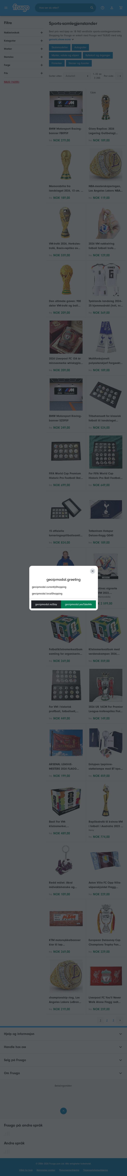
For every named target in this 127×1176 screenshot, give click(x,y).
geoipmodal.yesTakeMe (78, 604)
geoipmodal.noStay (46, 604)
